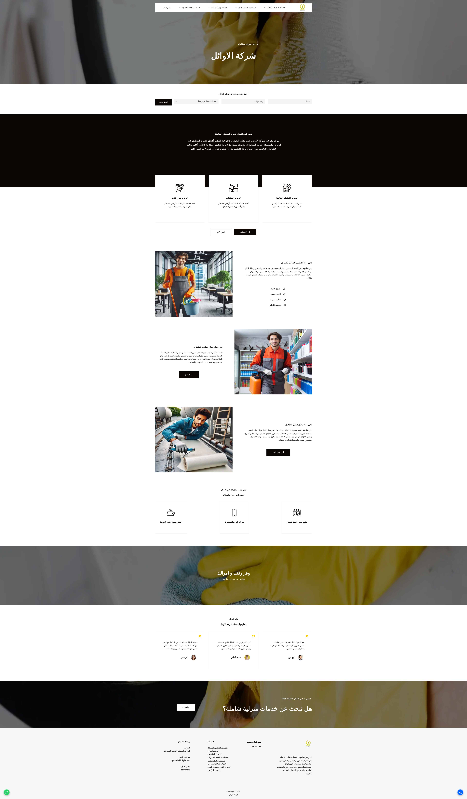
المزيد (168, 8)
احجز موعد (163, 102)
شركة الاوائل (233, 795)
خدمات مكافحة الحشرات (190, 8)
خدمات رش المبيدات (219, 8)
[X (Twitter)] (256, 746)
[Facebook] (260, 746)
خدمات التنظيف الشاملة (276, 8)
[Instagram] (253, 746)
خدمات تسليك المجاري (247, 8)
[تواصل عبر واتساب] (7, 792)
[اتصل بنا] (460, 792)
